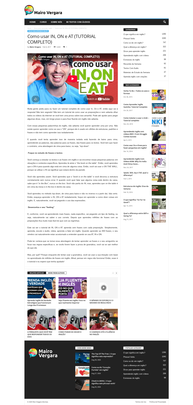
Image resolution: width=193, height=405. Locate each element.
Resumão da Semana (132, 64)
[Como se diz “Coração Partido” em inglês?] (82, 371)
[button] (164, 22)
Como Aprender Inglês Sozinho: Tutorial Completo (135, 105)
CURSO (43, 22)
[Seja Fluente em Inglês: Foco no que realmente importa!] (72, 287)
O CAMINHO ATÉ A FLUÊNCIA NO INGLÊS (102, 333)
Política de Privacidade (157, 402)
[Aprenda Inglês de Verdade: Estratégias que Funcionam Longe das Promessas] (41, 287)
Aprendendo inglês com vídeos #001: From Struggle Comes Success (135, 134)
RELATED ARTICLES (37, 273)
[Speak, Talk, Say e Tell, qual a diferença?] (159, 176)
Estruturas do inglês (131, 60)
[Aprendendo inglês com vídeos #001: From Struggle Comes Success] (159, 135)
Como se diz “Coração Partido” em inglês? (101, 368)
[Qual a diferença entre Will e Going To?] (159, 217)
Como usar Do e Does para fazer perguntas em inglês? (135, 146)
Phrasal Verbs (129, 39)
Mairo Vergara (35, 47)
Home (29, 28)
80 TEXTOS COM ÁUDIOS (78, 22)
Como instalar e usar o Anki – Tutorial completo (136, 119)
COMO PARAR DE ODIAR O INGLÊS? (69, 333)
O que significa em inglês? (134, 34)
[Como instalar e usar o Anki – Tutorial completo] (159, 122)
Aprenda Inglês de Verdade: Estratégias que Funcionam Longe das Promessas (39, 302)
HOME (33, 22)
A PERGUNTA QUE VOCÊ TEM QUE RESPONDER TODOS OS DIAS (39, 334)
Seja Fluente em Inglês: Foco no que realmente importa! (71, 301)
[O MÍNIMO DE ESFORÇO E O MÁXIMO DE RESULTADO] (104, 287)
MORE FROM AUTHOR (56, 273)
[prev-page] (113, 273)
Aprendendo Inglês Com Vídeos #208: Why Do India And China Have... (135, 161)
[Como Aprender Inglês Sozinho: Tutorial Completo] (159, 108)
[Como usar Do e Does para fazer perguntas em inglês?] (159, 149)
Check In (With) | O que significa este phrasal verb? (103, 382)
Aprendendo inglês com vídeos (136, 55)
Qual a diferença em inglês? (134, 47)
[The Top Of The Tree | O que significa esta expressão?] (82, 358)
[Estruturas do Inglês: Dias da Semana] (159, 190)
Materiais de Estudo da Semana (136, 72)
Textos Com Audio (130, 68)
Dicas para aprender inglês (43, 28)
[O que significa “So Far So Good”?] (159, 203)
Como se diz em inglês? (133, 43)
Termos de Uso (140, 402)
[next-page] (116, 273)
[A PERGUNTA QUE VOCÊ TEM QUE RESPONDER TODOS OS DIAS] (41, 319)
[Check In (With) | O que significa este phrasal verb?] (82, 385)
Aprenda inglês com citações (135, 77)
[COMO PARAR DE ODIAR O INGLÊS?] (72, 319)
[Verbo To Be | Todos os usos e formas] (159, 95)
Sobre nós (56, 22)
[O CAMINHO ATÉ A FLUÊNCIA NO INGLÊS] (104, 319)
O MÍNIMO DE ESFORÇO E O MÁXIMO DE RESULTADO (101, 301)
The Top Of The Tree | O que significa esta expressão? (104, 355)
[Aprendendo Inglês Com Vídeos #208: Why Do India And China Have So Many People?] (159, 163)
